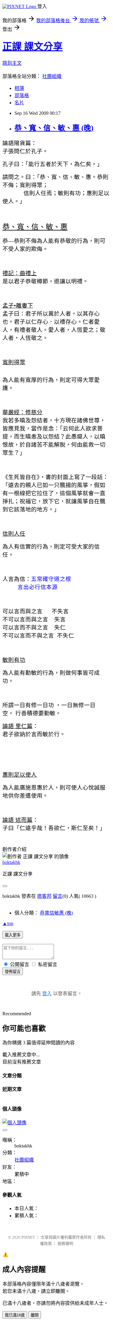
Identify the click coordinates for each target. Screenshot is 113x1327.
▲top (7, 923)
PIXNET (28, 1237)
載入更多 (12, 935)
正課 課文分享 (32, 46)
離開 (35, 1315)
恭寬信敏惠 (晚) (56, 912)
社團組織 (51, 76)
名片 (19, 102)
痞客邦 (44, 896)
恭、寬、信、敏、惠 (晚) (53, 128)
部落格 (21, 95)
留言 (57, 896)
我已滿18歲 (15, 1315)
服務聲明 (65, 1243)
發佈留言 (12, 971)
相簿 (19, 88)
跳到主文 (12, 63)
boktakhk (11, 862)
